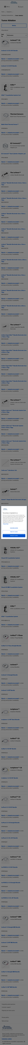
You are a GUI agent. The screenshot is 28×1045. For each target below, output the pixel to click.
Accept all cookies (14, 535)
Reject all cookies (14, 531)
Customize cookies (14, 528)
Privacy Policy (5, 524)
